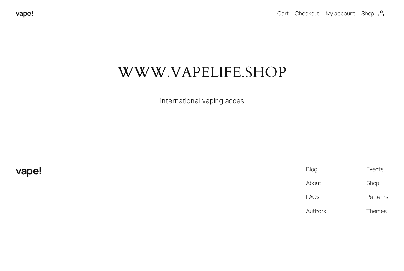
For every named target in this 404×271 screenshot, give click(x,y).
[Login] (381, 13)
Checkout (307, 13)
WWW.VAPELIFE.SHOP (201, 72)
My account (340, 13)
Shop (367, 13)
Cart (283, 13)
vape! (24, 13)
